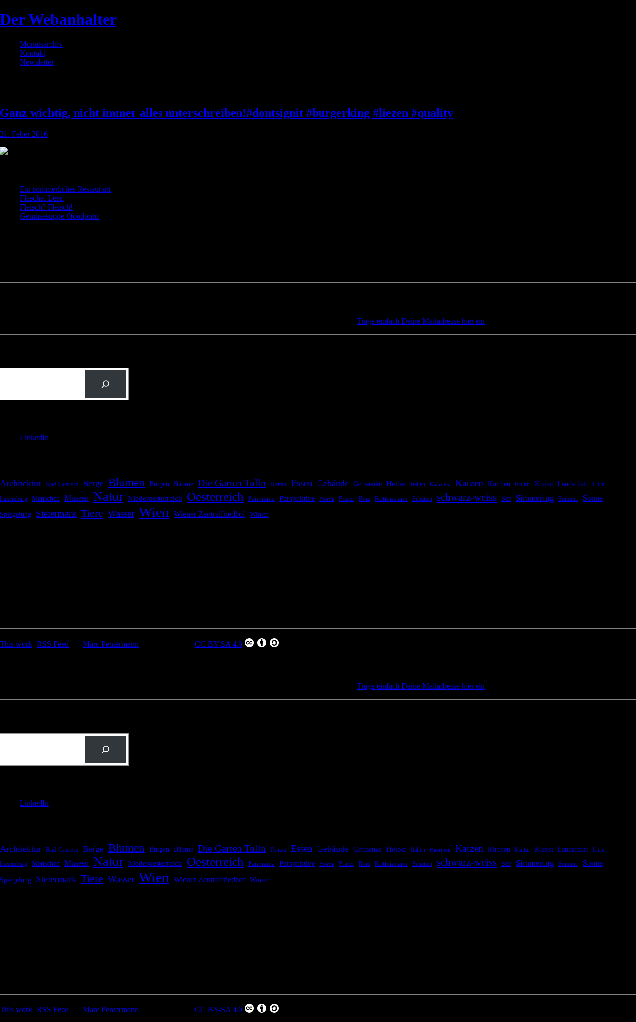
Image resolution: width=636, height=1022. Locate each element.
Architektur (20, 483)
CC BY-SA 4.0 (218, 644)
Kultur (522, 484)
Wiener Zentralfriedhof (209, 514)
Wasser (121, 514)
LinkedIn (34, 437)
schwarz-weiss (467, 497)
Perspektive (297, 498)
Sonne (593, 498)
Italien (418, 484)
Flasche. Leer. (42, 198)
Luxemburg (13, 498)
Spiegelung (15, 514)
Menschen (46, 498)
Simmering (535, 498)
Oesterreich (215, 496)
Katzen (469, 483)
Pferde (326, 499)
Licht (599, 484)
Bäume (183, 484)
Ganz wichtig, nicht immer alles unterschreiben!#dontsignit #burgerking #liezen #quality (226, 112)
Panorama (261, 498)
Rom (364, 498)
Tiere (92, 513)
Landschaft (572, 484)
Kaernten (440, 484)
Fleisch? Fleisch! (46, 207)
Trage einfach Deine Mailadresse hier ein (421, 321)
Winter (259, 514)
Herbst (396, 483)
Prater (346, 498)
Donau (278, 484)
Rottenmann (391, 498)
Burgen (159, 484)
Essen (302, 483)
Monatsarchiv (41, 44)
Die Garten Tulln (232, 482)
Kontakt (32, 53)
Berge (93, 483)
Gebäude (333, 483)
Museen (76, 498)
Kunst (544, 484)
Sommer (568, 498)
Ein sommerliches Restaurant (65, 189)
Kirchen (499, 484)
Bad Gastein (62, 484)
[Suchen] (105, 384)
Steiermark (56, 514)
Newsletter (37, 62)
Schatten (422, 499)
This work (16, 644)
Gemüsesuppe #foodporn (59, 216)
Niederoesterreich (155, 498)
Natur (108, 496)
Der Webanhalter (58, 19)
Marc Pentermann (111, 644)
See (506, 498)
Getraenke (367, 484)
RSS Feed (53, 644)
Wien (154, 512)
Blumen (126, 482)
